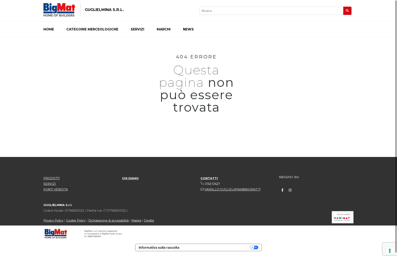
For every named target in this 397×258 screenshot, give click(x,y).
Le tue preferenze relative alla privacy (216, 247)
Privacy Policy (53, 220)
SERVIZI (49, 184)
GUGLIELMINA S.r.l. (104, 9)
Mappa (136, 220)
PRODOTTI (51, 178)
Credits (149, 220)
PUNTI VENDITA (55, 189)
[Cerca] (347, 11)
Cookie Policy (76, 220)
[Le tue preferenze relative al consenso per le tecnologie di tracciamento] (390, 251)
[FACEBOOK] (282, 190)
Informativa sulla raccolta (159, 247)
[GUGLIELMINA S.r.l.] (59, 10)
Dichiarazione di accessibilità (108, 220)
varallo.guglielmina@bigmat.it (233, 189)
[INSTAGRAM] (290, 190)
